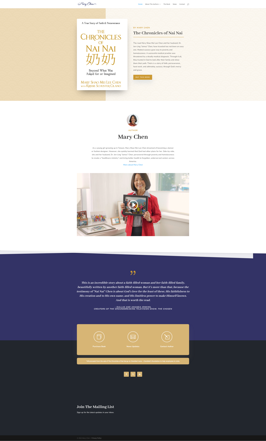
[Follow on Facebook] (126, 374)
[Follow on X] (133, 374)
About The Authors (152, 4)
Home (140, 4)
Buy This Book (143, 77)
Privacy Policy (96, 438)
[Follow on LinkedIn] (139, 374)
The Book (166, 4)
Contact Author (167, 346)
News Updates (133, 346)
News (175, 4)
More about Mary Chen (133, 165)
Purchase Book (99, 346)
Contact (182, 4)
